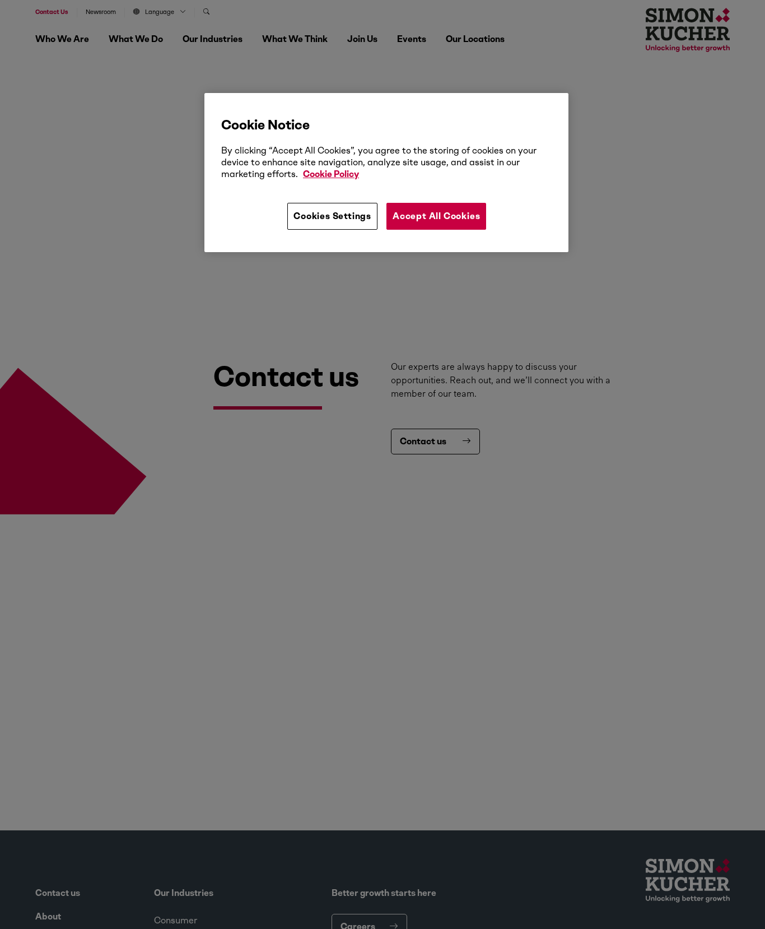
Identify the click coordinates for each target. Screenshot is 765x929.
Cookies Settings (332, 216)
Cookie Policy (331, 174)
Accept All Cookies (436, 216)
